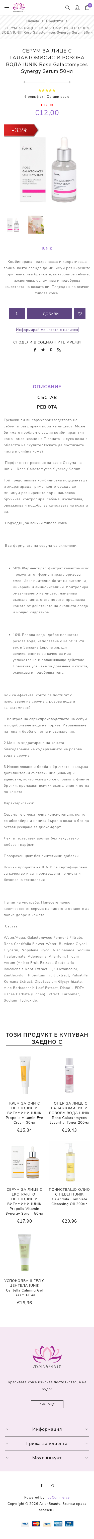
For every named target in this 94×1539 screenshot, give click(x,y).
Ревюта (47, 407)
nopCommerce (58, 1497)
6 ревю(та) (34, 96)
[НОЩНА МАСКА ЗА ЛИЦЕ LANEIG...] (60, 82)
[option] (12, 224)
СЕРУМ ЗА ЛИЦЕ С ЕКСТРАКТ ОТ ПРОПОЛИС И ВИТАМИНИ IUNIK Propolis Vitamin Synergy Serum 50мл (24, 1201)
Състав (47, 397)
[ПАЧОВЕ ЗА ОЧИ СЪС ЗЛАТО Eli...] (34, 82)
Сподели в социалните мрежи (47, 342)
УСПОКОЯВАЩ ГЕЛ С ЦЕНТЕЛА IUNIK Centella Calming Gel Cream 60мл (24, 1288)
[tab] (47, 386)
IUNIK (47, 248)
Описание (47, 387)
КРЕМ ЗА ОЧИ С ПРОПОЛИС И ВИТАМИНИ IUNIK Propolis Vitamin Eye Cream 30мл (24, 1113)
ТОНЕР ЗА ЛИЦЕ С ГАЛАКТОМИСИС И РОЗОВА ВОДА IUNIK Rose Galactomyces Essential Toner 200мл (69, 1113)
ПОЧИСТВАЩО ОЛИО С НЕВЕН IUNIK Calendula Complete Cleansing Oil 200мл (69, 1196)
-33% (20, 130)
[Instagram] (52, 1485)
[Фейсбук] (42, 1485)
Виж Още (47, 1404)
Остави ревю (58, 96)
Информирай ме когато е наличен (47, 329)
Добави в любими (79, 313)
